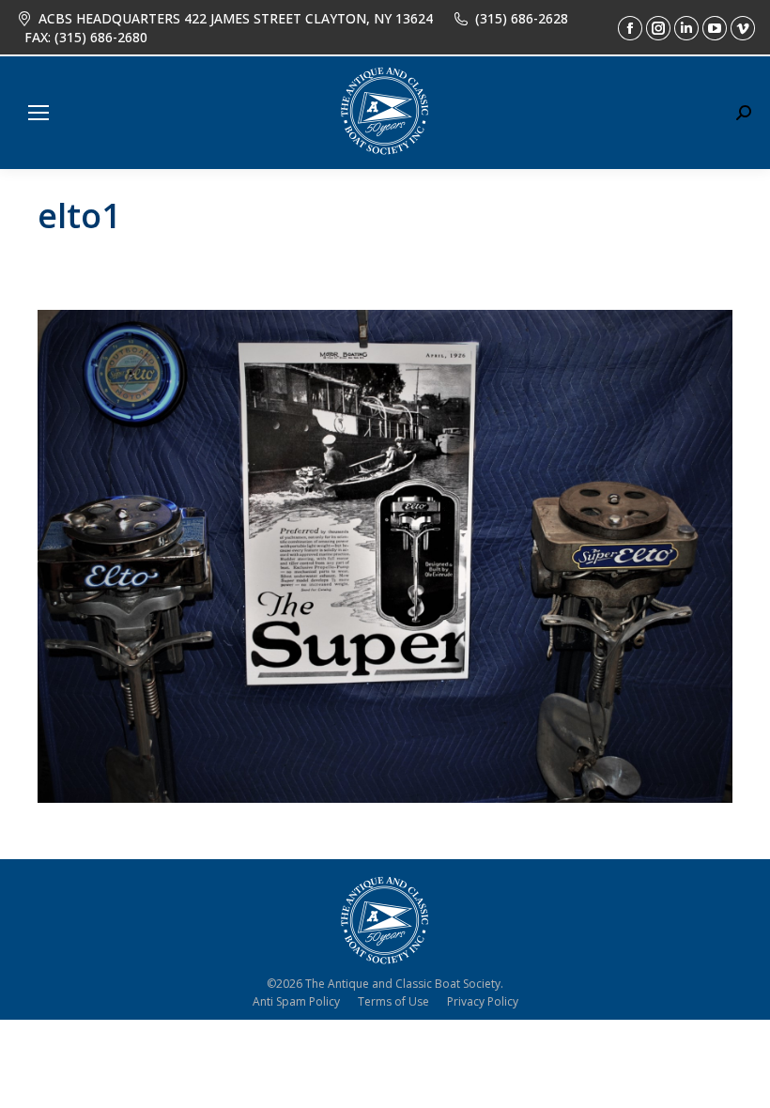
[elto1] (385, 556)
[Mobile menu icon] (38, 112)
